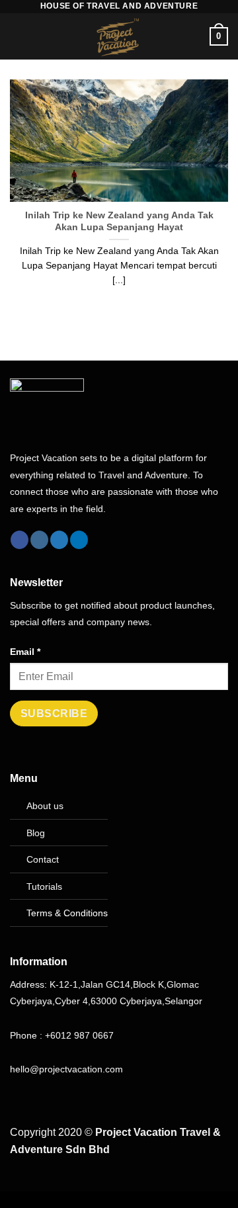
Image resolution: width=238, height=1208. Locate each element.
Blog (35, 833)
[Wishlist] (193, 36)
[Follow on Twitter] (59, 540)
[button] (18, 36)
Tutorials (44, 886)
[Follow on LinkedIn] (79, 540)
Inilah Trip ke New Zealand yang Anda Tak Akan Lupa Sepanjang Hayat (119, 221)
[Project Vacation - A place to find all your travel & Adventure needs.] (119, 36)
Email (25, 651)
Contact (42, 859)
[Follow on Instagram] (39, 540)
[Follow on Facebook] (19, 540)
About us (44, 805)
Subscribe (53, 713)
